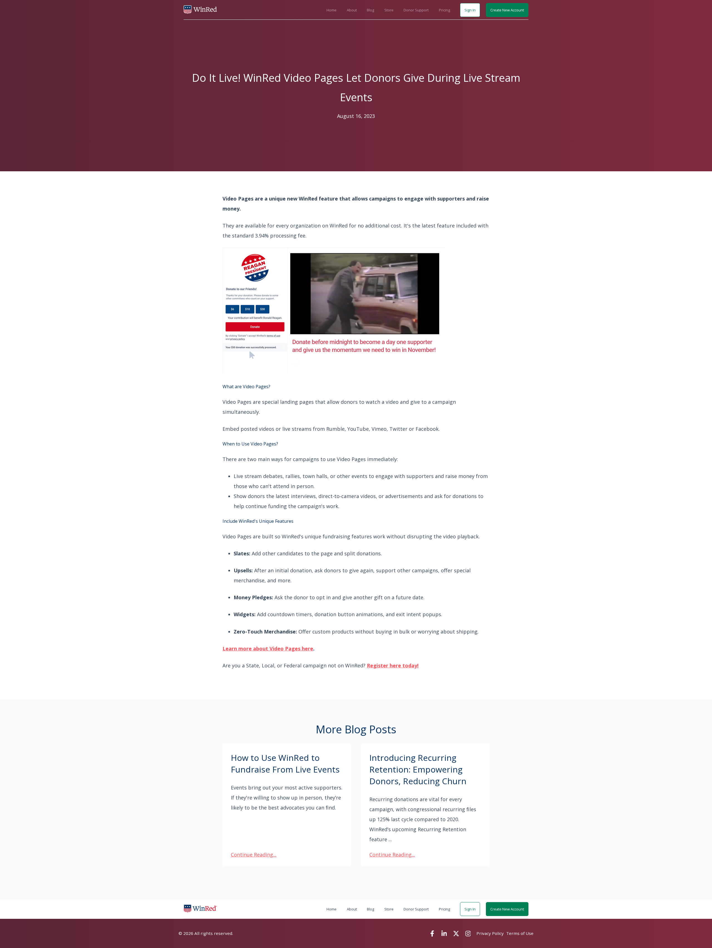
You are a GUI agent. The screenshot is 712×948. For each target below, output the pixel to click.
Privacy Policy (490, 933)
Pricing (444, 10)
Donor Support (416, 10)
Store (389, 10)
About (352, 10)
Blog (370, 10)
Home (332, 10)
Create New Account (507, 10)
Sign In (470, 10)
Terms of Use (519, 933)
